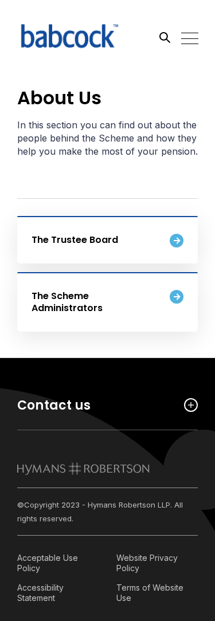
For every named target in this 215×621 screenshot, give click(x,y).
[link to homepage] (83, 468)
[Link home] (68, 37)
